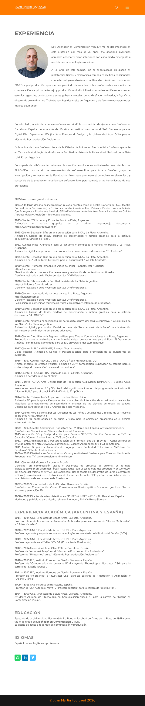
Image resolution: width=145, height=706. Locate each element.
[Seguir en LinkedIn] (25, 658)
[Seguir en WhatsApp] (18, 658)
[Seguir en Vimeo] (33, 658)
